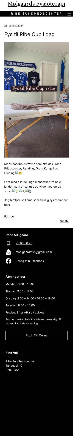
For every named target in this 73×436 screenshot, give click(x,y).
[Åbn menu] (69, 14)
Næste (64, 221)
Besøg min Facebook (30, 261)
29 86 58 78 (24, 243)
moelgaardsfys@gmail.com (34, 252)
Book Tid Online (36, 335)
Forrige (9, 216)
